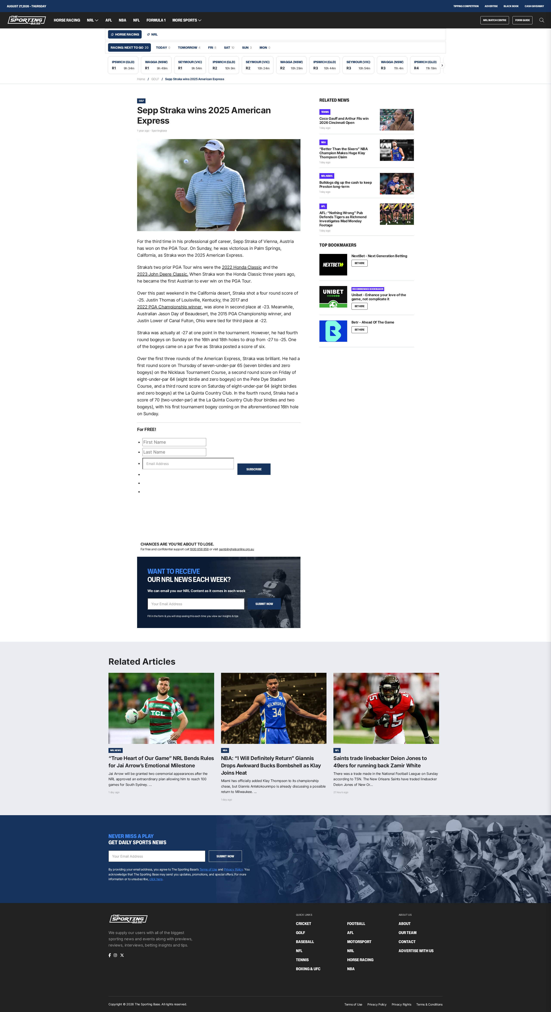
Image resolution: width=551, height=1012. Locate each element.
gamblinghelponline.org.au (236, 549)
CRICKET (303, 923)
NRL (90, 20)
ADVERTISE (491, 6)
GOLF (155, 79)
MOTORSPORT (359, 941)
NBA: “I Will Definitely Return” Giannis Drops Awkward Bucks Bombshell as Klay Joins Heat (271, 765)
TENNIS (325, 112)
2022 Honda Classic (242, 267)
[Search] (541, 20)
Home (141, 79)
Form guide (522, 20)
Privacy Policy (233, 869)
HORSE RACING (67, 20)
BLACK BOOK (511, 6)
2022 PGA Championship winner (169, 306)
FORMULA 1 (156, 20)
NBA (122, 20)
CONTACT (407, 941)
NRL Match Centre (494, 20)
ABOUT (405, 923)
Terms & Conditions (429, 1004)
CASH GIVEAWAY (534, 6)
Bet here (359, 329)
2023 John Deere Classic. (162, 274)
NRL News (327, 176)
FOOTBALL (356, 923)
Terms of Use (208, 869)
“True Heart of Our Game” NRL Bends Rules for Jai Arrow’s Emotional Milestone (161, 762)
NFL (136, 20)
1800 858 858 (199, 549)
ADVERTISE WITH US (416, 950)
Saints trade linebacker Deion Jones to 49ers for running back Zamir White (380, 762)
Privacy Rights (401, 1004)
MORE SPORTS (184, 20)
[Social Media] (109, 955)
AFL (108, 20)
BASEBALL (305, 941)
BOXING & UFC (308, 969)
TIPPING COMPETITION (466, 6)
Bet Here (359, 263)
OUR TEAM (407, 932)
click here (155, 879)
